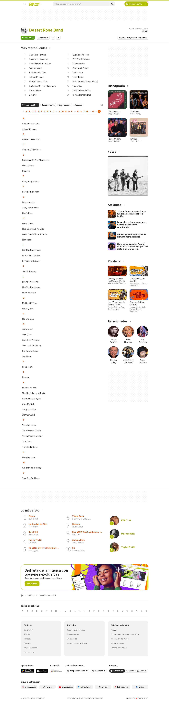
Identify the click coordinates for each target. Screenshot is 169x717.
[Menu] (24, 3)
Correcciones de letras (77, 643)
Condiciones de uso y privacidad (125, 634)
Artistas (27, 634)
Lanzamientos (29, 652)
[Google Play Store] (27, 671)
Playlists (27, 643)
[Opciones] (58, 38)
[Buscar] (112, 3)
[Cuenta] (145, 3)
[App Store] (42, 671)
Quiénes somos (117, 643)
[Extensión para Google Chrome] (56, 671)
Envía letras (72, 639)
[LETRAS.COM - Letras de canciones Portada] (35, 3)
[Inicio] (22, 595)
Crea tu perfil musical (76, 630)
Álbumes (27, 639)
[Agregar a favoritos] (53, 38)
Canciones (28, 630)
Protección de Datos (120, 639)
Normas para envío (119, 648)
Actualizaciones (30, 648)
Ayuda (113, 630)
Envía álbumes (73, 634)
